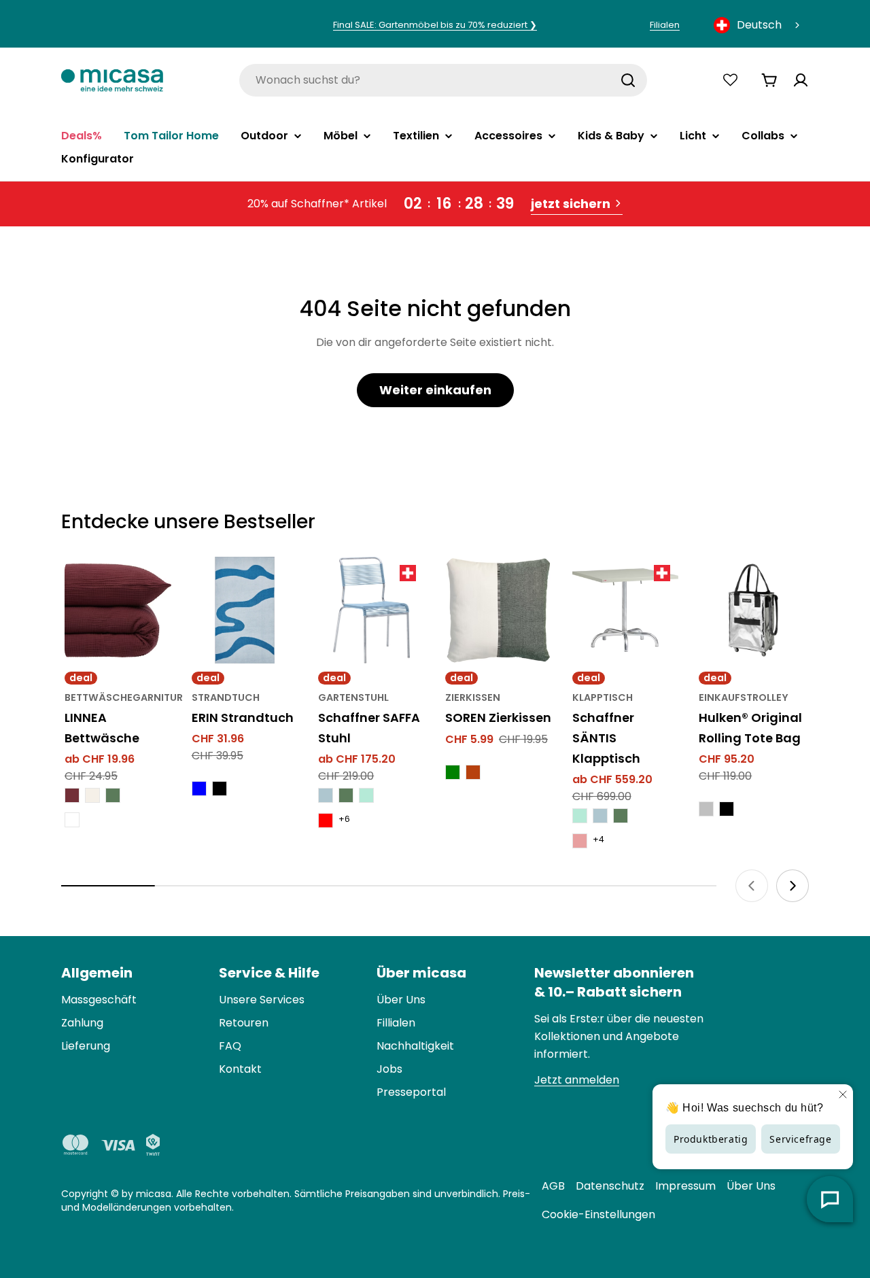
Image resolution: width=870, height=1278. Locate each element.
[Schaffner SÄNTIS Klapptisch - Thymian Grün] (620, 815)
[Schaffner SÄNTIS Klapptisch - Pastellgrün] (579, 815)
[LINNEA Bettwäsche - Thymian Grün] (112, 795)
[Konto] (801, 80)
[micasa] (112, 80)
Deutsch (759, 25)
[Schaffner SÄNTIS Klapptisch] (625, 610)
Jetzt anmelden (576, 1080)
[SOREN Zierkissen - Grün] (452, 772)
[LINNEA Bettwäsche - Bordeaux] (72, 795)
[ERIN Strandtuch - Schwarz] (219, 788)
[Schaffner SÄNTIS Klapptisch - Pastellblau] (600, 815)
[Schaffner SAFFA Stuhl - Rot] (325, 820)
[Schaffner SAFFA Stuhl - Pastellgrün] (366, 795)
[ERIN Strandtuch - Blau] (199, 788)
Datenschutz (610, 1186)
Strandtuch (226, 697)
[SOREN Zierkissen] (498, 610)
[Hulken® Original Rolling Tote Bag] (752, 610)
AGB (553, 1186)
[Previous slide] (751, 885)
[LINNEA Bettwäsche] (118, 610)
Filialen (665, 24)
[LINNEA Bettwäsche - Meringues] (92, 795)
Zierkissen (472, 697)
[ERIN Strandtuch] (245, 610)
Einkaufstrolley (743, 697)
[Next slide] (792, 885)
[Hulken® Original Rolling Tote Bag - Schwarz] (726, 808)
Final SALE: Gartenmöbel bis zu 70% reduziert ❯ (435, 24)
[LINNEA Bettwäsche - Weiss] (72, 819)
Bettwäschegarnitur (124, 697)
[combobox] (758, 25)
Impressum (685, 1186)
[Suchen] (628, 80)
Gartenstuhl (353, 697)
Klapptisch (602, 697)
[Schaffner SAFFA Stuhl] (371, 610)
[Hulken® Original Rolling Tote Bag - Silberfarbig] (706, 808)
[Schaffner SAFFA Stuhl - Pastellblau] (325, 795)
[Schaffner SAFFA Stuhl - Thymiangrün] (345, 795)
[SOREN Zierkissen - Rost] (473, 772)
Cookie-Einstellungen (598, 1214)
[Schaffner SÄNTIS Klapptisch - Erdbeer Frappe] (579, 840)
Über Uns (751, 1186)
